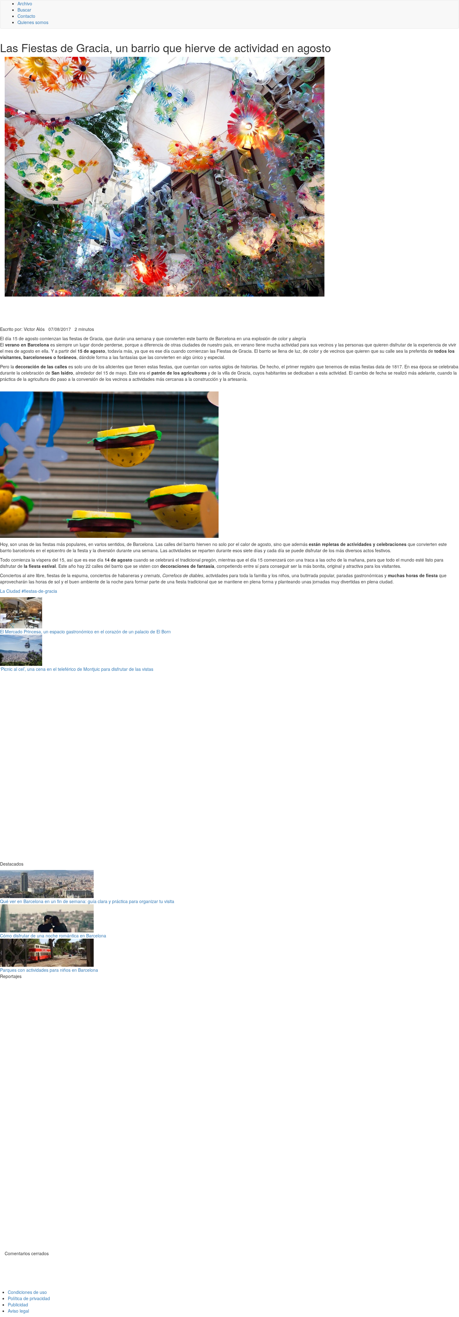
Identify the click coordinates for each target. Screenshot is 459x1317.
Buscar (24, 10)
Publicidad (18, 1304)
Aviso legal (18, 1311)
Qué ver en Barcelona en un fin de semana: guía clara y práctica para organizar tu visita (87, 901)
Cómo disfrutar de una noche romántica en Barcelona (53, 935)
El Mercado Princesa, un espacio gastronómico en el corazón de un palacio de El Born (85, 631)
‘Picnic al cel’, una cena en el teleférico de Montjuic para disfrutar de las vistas (76, 669)
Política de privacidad (29, 1298)
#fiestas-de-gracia (39, 591)
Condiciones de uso (27, 1292)
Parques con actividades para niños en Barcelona (49, 970)
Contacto (26, 16)
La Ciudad (10, 591)
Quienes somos (32, 22)
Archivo (24, 3)
